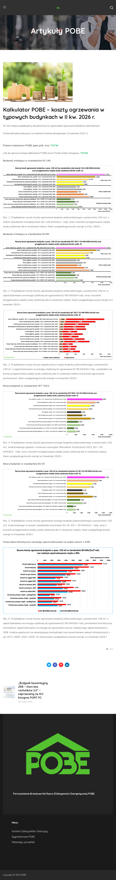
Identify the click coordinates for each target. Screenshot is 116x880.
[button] (111, 7)
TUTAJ (54, 145)
